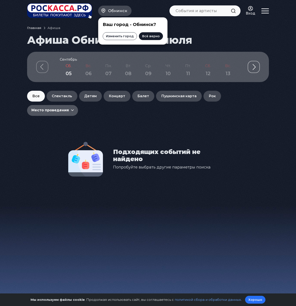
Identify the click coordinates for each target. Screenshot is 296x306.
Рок (212, 96)
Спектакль (62, 96)
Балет (143, 96)
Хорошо (255, 300)
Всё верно (151, 36)
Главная (34, 28)
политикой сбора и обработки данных (208, 300)
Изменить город (120, 36)
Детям (90, 96)
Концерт (117, 96)
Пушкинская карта (179, 96)
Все (36, 96)
